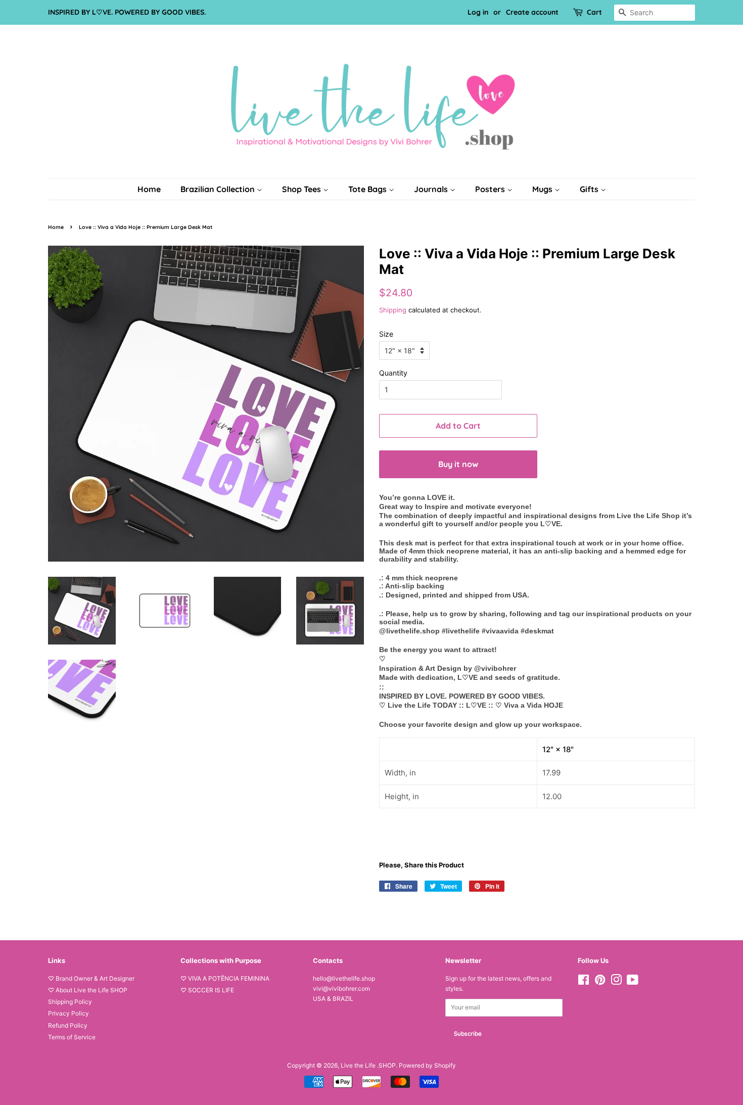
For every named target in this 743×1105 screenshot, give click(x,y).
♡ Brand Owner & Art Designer (91, 978)
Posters (491, 189)
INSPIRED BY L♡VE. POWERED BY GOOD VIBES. (127, 12)
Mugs (543, 189)
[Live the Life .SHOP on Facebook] (583, 982)
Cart (594, 12)
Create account (532, 12)
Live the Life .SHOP (368, 1065)
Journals (432, 189)
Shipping (392, 310)
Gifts (590, 189)
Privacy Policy (68, 1013)
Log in (478, 12)
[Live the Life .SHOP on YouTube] (632, 982)
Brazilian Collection (218, 189)
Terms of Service (72, 1037)
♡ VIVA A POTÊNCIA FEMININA (224, 978)
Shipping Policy (70, 1001)
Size (386, 334)
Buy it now (458, 464)
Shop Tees (302, 189)
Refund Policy (67, 1025)
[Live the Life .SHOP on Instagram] (616, 982)
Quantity (393, 373)
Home (149, 189)
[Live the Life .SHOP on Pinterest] (600, 982)
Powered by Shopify (427, 1065)
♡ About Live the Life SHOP (87, 990)
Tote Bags (368, 189)
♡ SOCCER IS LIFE (207, 990)
